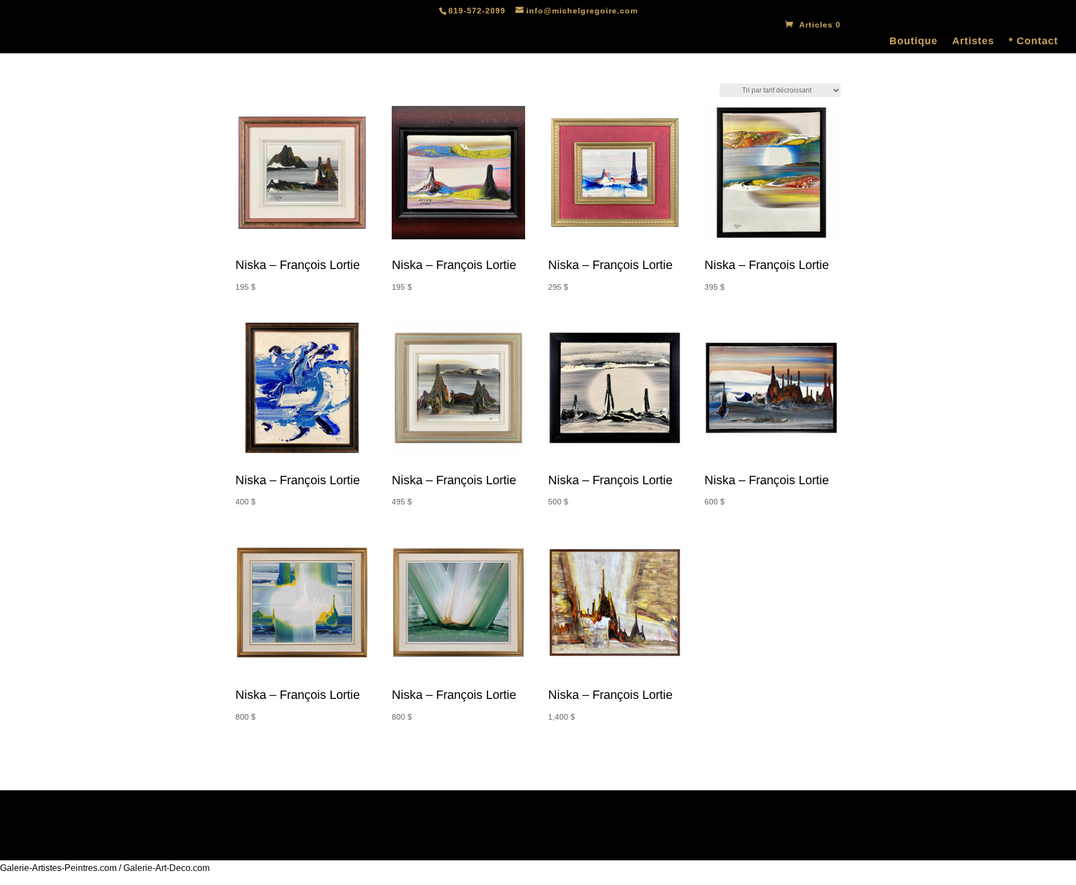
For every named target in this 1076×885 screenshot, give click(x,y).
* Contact (1033, 42)
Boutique (913, 42)
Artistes (973, 42)
